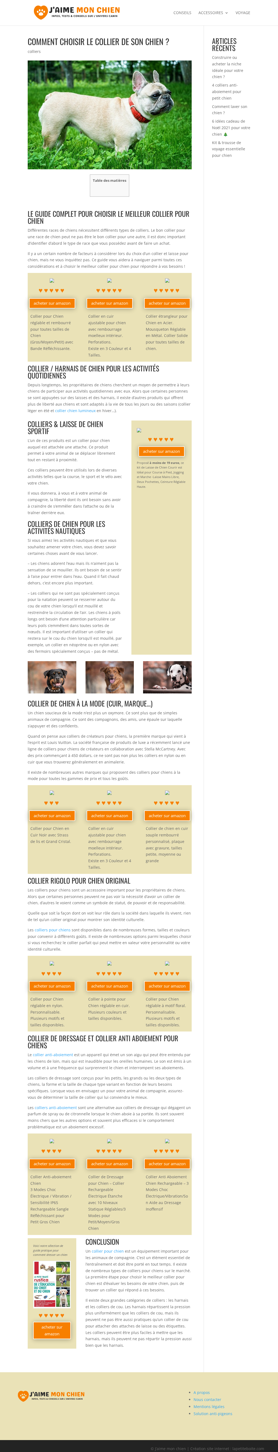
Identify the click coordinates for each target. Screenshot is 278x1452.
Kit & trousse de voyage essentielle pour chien (228, 149)
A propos (202, 1392)
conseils (182, 13)
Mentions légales (209, 1406)
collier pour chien (108, 1251)
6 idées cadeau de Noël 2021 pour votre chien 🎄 (231, 128)
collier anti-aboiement (53, 1054)
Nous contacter (207, 1399)
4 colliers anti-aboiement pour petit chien (226, 91)
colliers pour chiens (53, 929)
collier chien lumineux (75, 410)
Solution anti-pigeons (213, 1413)
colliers (34, 51)
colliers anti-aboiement (55, 1107)
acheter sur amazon (52, 303)
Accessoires (210, 13)
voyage (243, 13)
